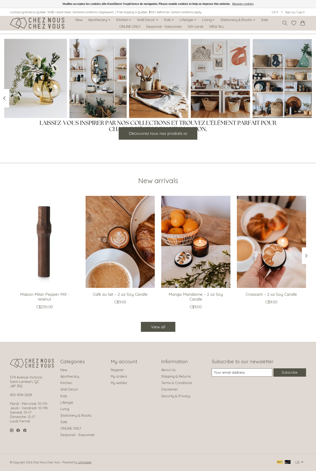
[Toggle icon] (285, 23)
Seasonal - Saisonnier (164, 26)
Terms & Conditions (176, 383)
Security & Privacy (175, 396)
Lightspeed (84, 462)
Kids (63, 396)
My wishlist (119, 383)
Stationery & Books (76, 415)
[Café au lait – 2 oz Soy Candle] (120, 242)
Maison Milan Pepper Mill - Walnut (44, 297)
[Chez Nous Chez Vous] (37, 23)
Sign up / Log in (295, 12)
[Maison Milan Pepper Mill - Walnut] (44, 242)
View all (158, 326)
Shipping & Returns (176, 376)
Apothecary (69, 376)
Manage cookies (243, 4)
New (79, 20)
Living (64, 409)
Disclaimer (169, 389)
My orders (119, 376)
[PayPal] (280, 462)
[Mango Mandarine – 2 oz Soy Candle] (195, 242)
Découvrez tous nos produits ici (158, 133)
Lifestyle (66, 402)
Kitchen (66, 383)
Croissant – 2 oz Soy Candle (271, 294)
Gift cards (196, 26)
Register (117, 370)
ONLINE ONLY (130, 26)
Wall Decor (69, 389)
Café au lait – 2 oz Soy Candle (120, 294)
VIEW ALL (216, 26)
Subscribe (289, 372)
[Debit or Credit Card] (288, 462)
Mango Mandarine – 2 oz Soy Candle (196, 297)
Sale (264, 20)
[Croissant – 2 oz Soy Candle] (271, 242)
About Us (168, 370)
